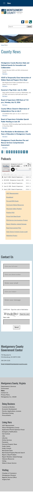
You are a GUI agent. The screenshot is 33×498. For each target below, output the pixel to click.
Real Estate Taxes (7, 450)
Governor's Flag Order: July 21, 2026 (14, 90)
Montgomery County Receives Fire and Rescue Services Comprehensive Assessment (14, 143)
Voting (4, 461)
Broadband (9, 197)
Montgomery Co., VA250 (8, 397)
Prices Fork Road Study (13, 216)
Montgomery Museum (9, 475)
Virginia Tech (6, 479)
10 (24, 152)
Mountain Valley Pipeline (14, 208)
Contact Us (4, 392)
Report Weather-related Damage (16, 224)
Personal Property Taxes (9, 444)
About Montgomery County (10, 427)
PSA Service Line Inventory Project (17, 220)
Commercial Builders (8, 407)
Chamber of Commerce (9, 473)
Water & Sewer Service (9, 463)
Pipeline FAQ (10, 212)
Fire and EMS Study (12, 201)
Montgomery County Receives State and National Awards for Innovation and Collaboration (15, 65)
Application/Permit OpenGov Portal (13, 429)
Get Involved (6, 434)
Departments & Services (8, 386)
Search (29, 26)
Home (2, 45)
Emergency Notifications (9, 431)
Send (17, 327)
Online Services (7, 440)
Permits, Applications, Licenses (11, 411)
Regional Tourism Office (9, 477)
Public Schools (6, 448)
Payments (5, 442)
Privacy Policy (5, 395)
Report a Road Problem (9, 454)
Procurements (6, 415)
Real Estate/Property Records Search (13, 452)
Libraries (4, 438)
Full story (4, 74)
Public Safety (6, 446)
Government (5, 388)
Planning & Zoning (7, 413)
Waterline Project (11, 235)
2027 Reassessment (12, 193)
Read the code (24, 314)
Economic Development (9, 409)
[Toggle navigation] (4, 3)
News (3, 390)
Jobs (3, 436)
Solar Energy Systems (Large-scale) (17, 231)
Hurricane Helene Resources (15, 205)
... (26, 152)
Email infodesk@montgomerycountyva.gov (14, 364)
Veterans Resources (8, 459)
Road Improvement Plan (13, 228)
